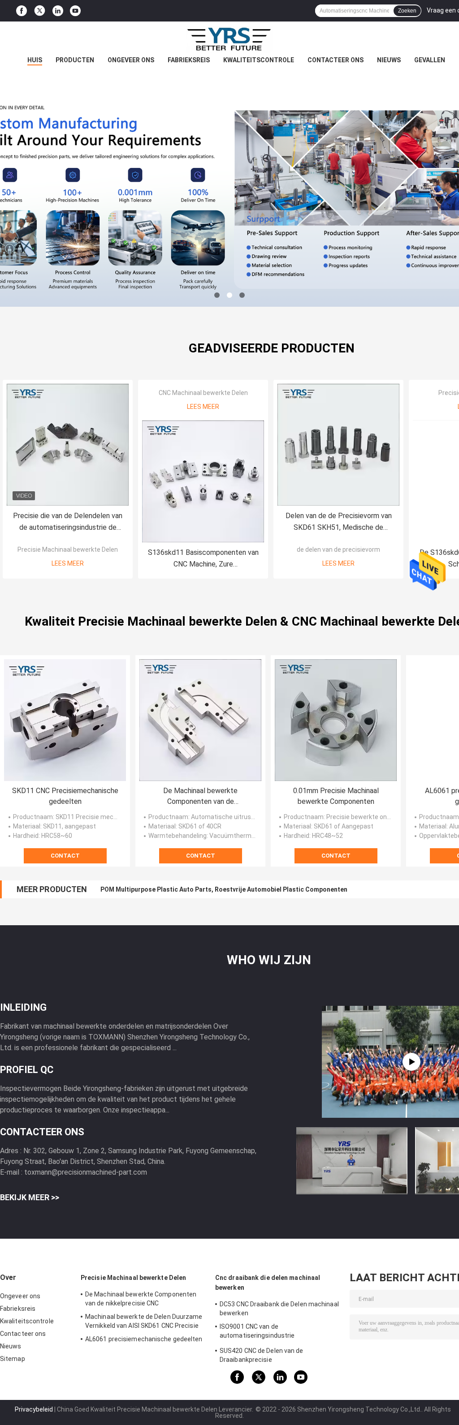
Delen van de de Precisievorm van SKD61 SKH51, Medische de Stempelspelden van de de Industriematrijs (339, 522)
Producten (75, 60)
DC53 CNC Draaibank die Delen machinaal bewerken (279, 1309)
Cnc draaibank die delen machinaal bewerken (267, 1282)
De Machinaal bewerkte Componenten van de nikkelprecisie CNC (200, 796)
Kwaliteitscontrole (258, 60)
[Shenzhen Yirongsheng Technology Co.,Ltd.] (229, 39)
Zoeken (407, 11)
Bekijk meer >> (29, 1197)
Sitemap (12, 1358)
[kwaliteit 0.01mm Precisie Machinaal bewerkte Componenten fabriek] (336, 720)
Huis (34, 60)
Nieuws (389, 60)
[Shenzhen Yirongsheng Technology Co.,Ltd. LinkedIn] (58, 11)
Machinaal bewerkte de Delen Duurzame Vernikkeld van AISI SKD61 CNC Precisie (144, 1321)
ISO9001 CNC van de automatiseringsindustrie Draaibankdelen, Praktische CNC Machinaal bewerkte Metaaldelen (268, 1332)
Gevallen (429, 60)
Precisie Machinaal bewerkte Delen (67, 549)
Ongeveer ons (131, 60)
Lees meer (68, 563)
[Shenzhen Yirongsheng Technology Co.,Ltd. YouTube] (75, 11)
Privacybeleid (34, 1409)
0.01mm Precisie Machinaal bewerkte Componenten (336, 796)
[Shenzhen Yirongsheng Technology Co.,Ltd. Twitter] (39, 10)
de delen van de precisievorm (338, 549)
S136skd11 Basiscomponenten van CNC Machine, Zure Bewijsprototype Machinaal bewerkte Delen (203, 559)
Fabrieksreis (189, 60)
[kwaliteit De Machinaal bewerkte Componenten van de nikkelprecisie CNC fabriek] (200, 720)
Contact (65, 855)
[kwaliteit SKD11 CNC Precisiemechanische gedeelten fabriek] (65, 720)
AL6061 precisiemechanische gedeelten (144, 1339)
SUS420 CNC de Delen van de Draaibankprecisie (261, 1355)
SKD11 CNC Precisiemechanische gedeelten (65, 796)
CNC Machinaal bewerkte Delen (203, 392)
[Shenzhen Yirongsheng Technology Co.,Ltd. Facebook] (21, 11)
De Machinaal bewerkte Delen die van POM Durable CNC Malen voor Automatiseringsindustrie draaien (251, 889)
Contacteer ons (335, 60)
